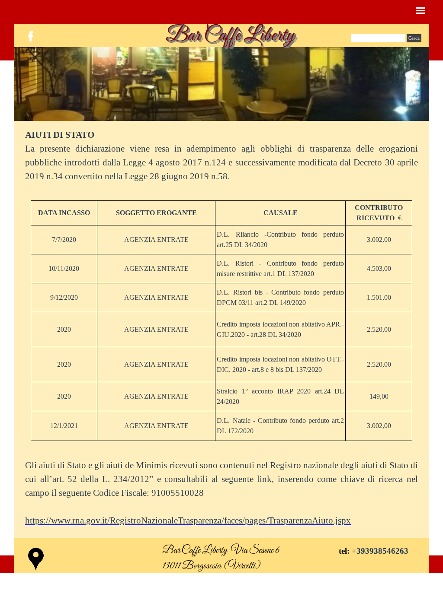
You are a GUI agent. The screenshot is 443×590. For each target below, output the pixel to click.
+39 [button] (358, 550)
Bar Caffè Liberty (230, 35)
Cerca (414, 38)
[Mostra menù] (420, 10)
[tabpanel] (221, 155)
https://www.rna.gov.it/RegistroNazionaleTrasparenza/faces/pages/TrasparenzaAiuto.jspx (188, 520)
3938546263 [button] (386, 550)
